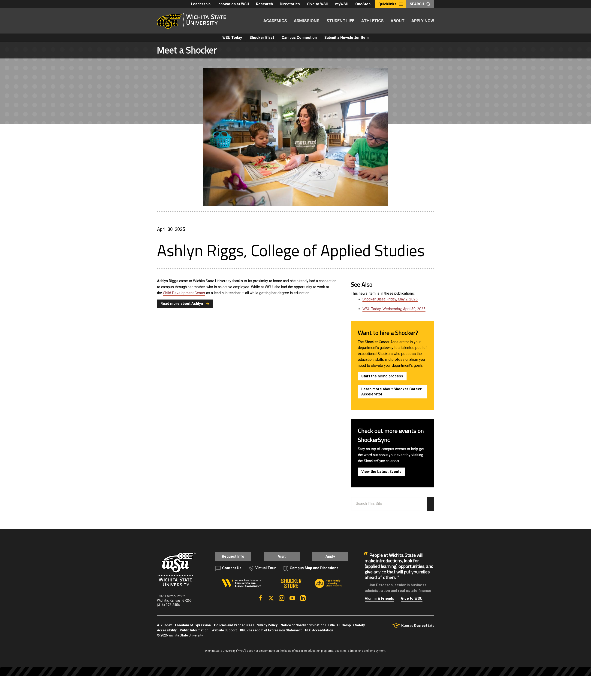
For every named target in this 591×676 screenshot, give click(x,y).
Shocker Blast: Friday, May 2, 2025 (390, 299)
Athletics (372, 20)
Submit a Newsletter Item (346, 37)
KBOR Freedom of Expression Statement (271, 630)
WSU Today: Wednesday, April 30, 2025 (393, 309)
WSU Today (232, 37)
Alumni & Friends (379, 598)
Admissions (307, 20)
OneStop (363, 4)
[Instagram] (281, 598)
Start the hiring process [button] (382, 376)
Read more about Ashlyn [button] (181, 303)
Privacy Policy (266, 625)
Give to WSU (317, 4)
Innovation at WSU (233, 4)
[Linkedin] (303, 598)
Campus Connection (299, 37)
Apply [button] (330, 556)
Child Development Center (184, 293)
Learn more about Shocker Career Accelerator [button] (391, 391)
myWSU (341, 4)
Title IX (333, 625)
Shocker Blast (262, 37)
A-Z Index (164, 625)
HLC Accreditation (319, 630)
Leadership (201, 4)
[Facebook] (260, 598)
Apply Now (422, 20)
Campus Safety (353, 625)
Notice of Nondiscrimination (302, 625)
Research (264, 4)
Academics (275, 20)
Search (417, 4)
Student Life (340, 20)
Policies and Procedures (233, 625)
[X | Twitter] (271, 598)
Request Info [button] (233, 556)
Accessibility (167, 630)
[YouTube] (292, 598)
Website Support (224, 630)
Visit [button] (282, 556)
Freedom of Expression (193, 625)
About (397, 20)
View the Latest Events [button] (381, 471)
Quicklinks (387, 4)
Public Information (194, 630)
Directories (290, 4)
